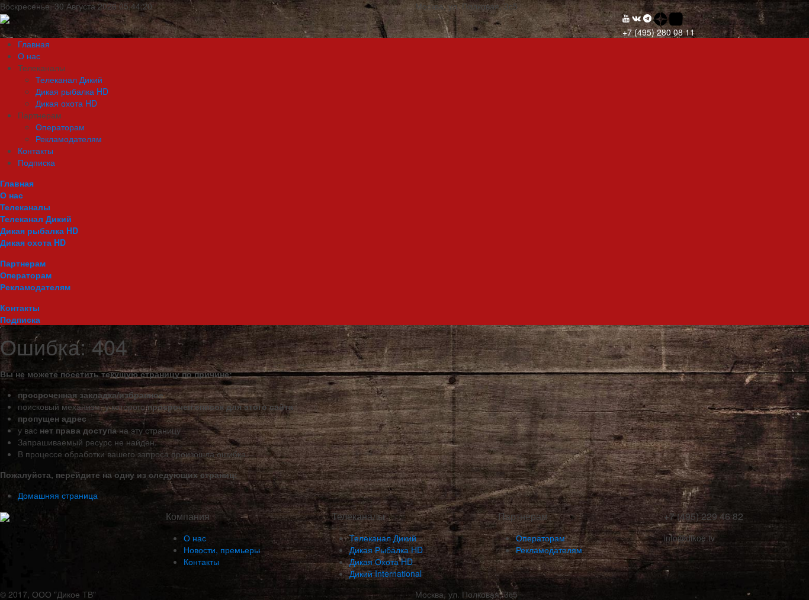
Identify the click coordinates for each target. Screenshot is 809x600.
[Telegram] (647, 18)
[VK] (636, 18)
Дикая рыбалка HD (72, 91)
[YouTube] (626, 18)
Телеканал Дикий (69, 79)
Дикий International (385, 573)
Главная (34, 44)
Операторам (60, 127)
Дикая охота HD (66, 103)
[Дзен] (662, 18)
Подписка (36, 162)
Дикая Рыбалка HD (386, 550)
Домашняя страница (58, 495)
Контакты (35, 150)
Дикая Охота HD (381, 561)
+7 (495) (658, 32)
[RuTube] (676, 18)
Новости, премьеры (222, 550)
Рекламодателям (69, 139)
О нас (29, 56)
